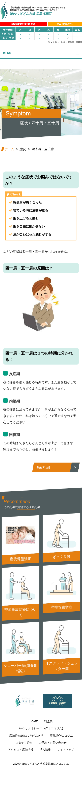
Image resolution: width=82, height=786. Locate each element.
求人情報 (45, 749)
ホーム (9, 149)
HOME (33, 721)
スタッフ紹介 (24, 742)
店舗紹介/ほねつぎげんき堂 (26, 735)
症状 (23, 149)
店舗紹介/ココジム (61, 735)
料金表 (48, 721)
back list (43, 467)
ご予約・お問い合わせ (52, 742)
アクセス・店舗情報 (20, 749)
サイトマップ (65, 749)
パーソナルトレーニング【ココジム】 (41, 728)
